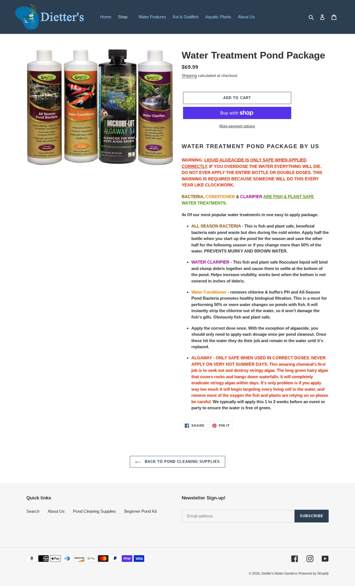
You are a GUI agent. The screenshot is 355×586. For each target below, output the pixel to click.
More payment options (237, 126)
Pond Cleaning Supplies (94, 511)
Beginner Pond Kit (140, 511)
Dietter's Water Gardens (279, 573)
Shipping (189, 75)
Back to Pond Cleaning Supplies (181, 461)
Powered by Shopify (313, 573)
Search (32, 511)
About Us (56, 511)
